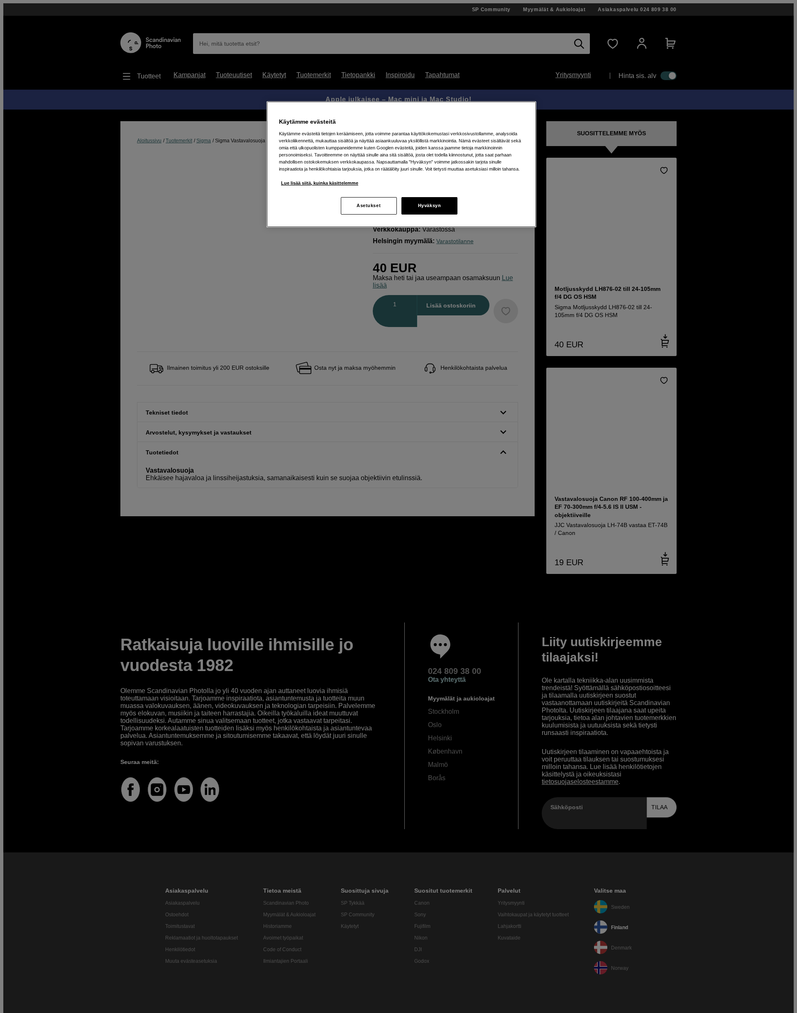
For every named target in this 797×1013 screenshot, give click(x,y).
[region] (401, 164)
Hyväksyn (429, 205)
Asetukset (369, 205)
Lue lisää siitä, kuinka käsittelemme (319, 183)
